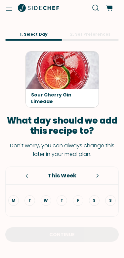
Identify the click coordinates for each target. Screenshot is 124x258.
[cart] (109, 8)
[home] (39, 8)
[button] (9, 8)
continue (62, 234)
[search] (96, 8)
